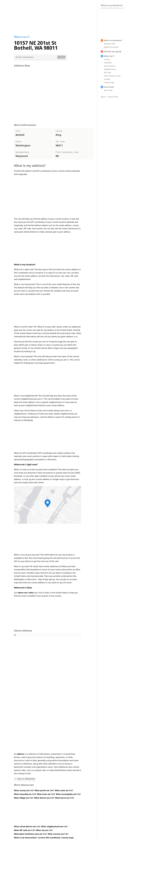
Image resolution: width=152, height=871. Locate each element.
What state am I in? (64, 790)
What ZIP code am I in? (24, 830)
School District (109, 66)
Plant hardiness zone (112, 76)
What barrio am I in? (64, 798)
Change (61, 57)
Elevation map (109, 44)
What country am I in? (58, 834)
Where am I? (109, 56)
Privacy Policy (113, 97)
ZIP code (107, 72)
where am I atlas (26, 592)
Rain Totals (108, 90)
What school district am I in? (27, 826)
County (107, 59)
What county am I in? (24, 790)
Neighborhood (110, 69)
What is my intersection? (25, 837)
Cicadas (107, 79)
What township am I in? (25, 794)
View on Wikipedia (26, 779)
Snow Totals (109, 87)
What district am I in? (44, 798)
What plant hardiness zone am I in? (30, 834)
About (103, 97)
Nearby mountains (111, 47)
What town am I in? (46, 794)
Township (108, 63)
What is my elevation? (113, 40)
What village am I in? (23, 798)
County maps (67, 837)
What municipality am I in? (68, 794)
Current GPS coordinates (49, 837)
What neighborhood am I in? (54, 826)
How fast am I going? (112, 51)
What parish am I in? (44, 790)
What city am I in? (44, 830)
